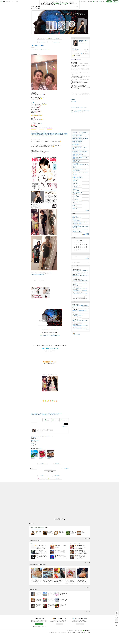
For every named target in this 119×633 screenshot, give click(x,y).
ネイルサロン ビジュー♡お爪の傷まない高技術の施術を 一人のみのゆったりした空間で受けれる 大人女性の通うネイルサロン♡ (81, 280)
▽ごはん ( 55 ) (75, 186)
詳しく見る (59, 623)
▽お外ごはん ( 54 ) (76, 189)
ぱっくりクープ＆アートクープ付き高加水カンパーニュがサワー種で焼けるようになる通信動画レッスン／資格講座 (81, 270)
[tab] (37, 527)
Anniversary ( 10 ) (76, 196)
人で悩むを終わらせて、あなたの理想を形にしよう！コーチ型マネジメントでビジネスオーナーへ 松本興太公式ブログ (81, 290)
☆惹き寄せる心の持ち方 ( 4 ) (77, 141)
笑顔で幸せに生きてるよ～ (77, 231)
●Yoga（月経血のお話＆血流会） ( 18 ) (79, 169)
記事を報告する (65, 426)
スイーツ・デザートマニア (75, 543)
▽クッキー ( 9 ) (75, 183)
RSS (74, 333)
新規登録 (109, 1)
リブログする (65, 419)
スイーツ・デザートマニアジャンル (37, 527)
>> (83, 240)
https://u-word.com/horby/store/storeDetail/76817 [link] (41, 127)
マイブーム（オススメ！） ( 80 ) (78, 201)
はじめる (39, 623)
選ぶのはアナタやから (76, 220)
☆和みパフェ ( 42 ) (76, 161)
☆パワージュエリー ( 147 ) (77, 135)
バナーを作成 (73, 101)
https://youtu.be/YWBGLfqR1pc (37, 274)
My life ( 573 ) (75, 198)
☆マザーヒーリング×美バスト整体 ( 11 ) (79, 152)
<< (77, 240)
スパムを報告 (52, 632)
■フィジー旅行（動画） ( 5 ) (77, 192)
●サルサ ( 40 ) (75, 174)
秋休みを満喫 (33, 437)
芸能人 (46, 527)
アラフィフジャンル (76, 50)
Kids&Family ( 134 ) (76, 195)
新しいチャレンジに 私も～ (38, 45)
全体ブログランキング (76, 49)
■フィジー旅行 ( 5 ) (76, 190)
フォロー (40, 431)
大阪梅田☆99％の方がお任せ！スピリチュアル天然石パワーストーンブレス (81, 325)
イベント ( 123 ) (75, 202)
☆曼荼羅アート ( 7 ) (76, 166)
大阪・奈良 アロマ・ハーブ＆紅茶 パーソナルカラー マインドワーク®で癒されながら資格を (81, 320)
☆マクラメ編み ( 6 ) (76, 163)
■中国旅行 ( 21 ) (75, 193)
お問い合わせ (58, 632)
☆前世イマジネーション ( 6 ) (77, 160)
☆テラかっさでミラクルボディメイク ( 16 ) (80, 151)
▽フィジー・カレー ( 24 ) (77, 184)
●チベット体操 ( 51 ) (76, 170)
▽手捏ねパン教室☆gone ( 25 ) (78, 177)
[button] (116, 625)
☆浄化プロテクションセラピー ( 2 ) (78, 149)
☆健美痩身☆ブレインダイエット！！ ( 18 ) (80, 157)
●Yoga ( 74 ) (75, 167)
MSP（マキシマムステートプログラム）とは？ (50, 329)
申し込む (79, 623)
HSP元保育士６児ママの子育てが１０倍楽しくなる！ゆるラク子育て (81, 293)
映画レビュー (33, 543)
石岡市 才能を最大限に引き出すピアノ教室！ (80, 288)
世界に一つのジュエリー (35, 440)
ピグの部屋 (85, 42)
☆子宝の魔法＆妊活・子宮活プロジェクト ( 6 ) (80, 164)
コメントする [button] (56, 419)
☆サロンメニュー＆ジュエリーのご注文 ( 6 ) (80, 132)
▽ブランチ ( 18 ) (75, 187)
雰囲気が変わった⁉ (34, 443)
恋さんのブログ (75, 285)
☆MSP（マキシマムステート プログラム (41, 49)
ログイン (115, 1)
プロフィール (81, 42)
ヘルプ (89, 632)
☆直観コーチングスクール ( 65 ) (78, 145)
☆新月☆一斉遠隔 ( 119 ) (77, 142)
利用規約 (64, 632)
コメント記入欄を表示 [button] (65, 468)
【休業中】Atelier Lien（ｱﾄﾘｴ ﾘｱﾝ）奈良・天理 (81, 307)
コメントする (50, 471)
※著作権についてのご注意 (76, 334)
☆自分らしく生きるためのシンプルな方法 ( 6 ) (80, 138)
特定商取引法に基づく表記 (81, 632)
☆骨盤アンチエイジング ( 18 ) (78, 154)
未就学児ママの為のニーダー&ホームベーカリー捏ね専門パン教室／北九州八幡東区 (81, 275)
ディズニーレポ (53, 543)
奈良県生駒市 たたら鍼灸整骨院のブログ (80, 310)
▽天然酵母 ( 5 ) (75, 180)
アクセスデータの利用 (71, 632)
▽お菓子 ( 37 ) (75, 181)
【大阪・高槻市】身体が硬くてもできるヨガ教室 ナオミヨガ (81, 328)
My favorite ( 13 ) (75, 199)
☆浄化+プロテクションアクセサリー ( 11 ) (80, 137)
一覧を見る (87, 210)
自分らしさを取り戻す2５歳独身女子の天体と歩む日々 (81, 305)
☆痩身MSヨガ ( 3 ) (76, 158)
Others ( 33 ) (75, 205)
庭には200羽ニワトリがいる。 (78, 315)
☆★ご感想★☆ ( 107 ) (76, 144)
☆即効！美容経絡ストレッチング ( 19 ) (79, 155)
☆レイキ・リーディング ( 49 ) (78, 134)
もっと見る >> (33, 445)
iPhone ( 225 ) (75, 208)
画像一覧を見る (86, 234)
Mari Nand (73, 99)
